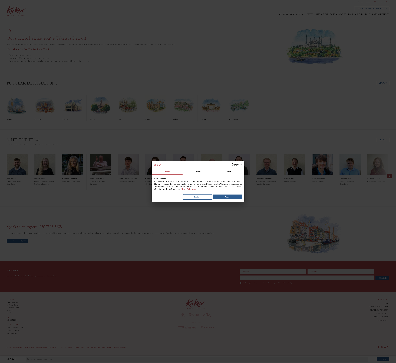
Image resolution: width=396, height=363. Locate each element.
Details (196, 197)
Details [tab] (198, 172)
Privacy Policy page (188, 189)
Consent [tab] (167, 172)
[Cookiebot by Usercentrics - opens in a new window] (233, 165)
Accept (227, 197)
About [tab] (229, 172)
